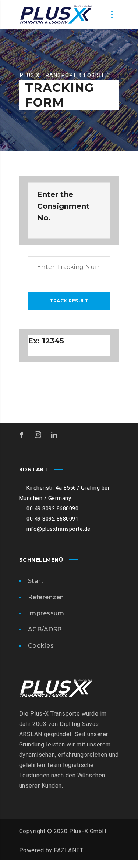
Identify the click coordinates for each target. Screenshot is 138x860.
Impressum (46, 613)
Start (36, 580)
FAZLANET (68, 850)
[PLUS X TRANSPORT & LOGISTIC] (56, 14)
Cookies (41, 645)
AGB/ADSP (45, 629)
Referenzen (46, 597)
